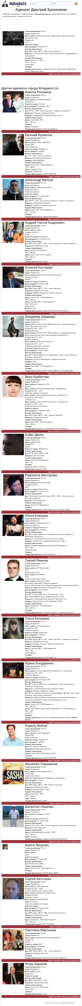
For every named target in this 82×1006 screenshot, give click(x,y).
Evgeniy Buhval (36, 725)
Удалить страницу (51, 1003)
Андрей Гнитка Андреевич (44, 222)
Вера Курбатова (37, 377)
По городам (62, 1003)
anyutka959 (34, 127)
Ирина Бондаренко (39, 663)
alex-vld (33, 308)
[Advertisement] (41, 23)
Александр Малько (39, 180)
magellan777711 (36, 169)
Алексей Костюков (38, 267)
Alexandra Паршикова (41, 764)
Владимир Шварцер (40, 316)
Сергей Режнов (36, 560)
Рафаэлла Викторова (41, 475)
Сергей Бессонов (38, 879)
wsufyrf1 (33, 798)
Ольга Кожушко (36, 515)
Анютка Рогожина (38, 92)
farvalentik (33, 837)
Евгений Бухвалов (38, 135)
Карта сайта (70, 1003)
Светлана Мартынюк (40, 930)
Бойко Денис (34, 434)
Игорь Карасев (36, 964)
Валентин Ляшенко (39, 806)
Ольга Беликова (37, 618)
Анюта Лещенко (37, 845)
